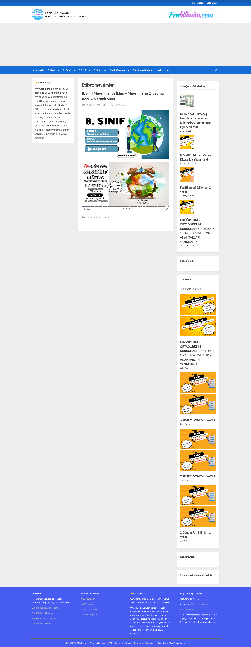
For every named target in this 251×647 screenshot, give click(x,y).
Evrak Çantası (117, 70)
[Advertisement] (125, 44)
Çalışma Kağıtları (89, 614)
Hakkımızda (197, 3)
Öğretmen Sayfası (142, 70)
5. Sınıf (51, 70)
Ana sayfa (38, 70)
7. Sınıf (82, 70)
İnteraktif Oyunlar (89, 609)
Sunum (105, 217)
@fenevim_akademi (199, 604)
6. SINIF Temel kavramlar (44, 613)
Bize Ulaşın (212, 3)
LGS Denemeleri (88, 604)
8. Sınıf (97, 70)
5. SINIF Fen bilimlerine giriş (45, 607)
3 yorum (123, 105)
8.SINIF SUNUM (93, 217)
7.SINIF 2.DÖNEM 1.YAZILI (197, 476)
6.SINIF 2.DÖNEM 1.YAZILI (197, 420)
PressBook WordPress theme (171, 643)
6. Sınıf (67, 70)
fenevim (110, 105)
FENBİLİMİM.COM (57, 12)
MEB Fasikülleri (88, 598)
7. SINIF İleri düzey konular (44, 618)
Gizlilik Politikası (187, 609)
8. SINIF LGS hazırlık (41, 623)
